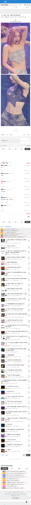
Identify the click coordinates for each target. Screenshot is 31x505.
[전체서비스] (29, 1)
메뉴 (1, 145)
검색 (24, 455)
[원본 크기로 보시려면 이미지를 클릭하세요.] (15, 49)
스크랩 (28, 134)
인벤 (5, 1)
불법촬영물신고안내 (15, 495)
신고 (7, 134)
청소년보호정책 (22, 494)
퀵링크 (18, 492)
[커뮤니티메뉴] (1, 1)
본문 (9, 149)
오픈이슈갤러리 (4, 4)
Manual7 (2, 17)
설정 (22, 492)
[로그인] (27, 1)
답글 (2, 170)
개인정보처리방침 (14, 494)
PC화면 (14, 492)
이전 (15, 149)
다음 (21, 149)
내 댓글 (15, 7)
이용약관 (7, 494)
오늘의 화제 (4, 468)
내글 (4, 7)
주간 (12, 468)
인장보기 (5, 145)
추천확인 (2, 134)
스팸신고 (11, 134)
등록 (28, 216)
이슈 (26, 468)
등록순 (7, 162)
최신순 (10, 162)
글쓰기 (29, 5)
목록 (3, 149)
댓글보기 (27, 222)
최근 (2, 455)
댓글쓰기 (27, 149)
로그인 (9, 492)
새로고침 (28, 162)
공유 (24, 134)
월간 (19, 468)
